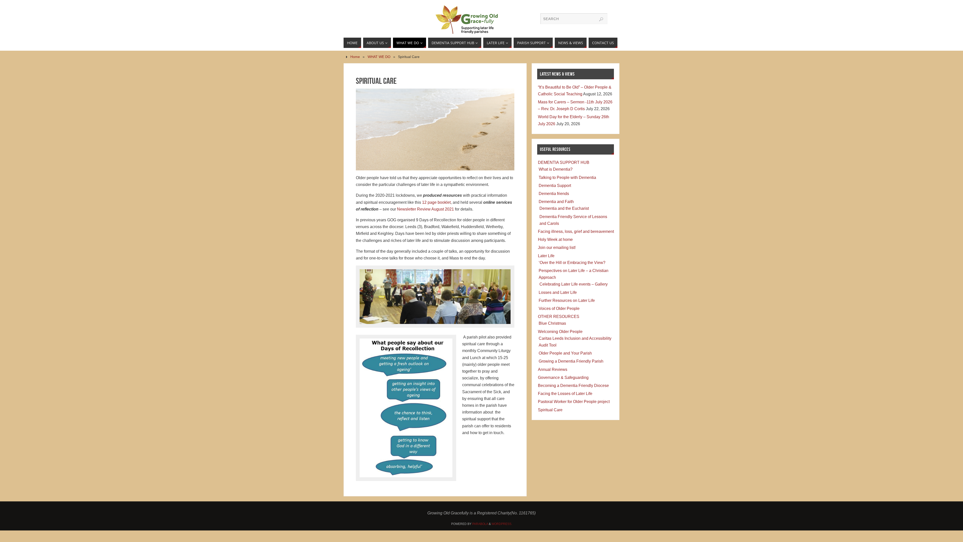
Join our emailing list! (557, 247)
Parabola (480, 524)
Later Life (546, 256)
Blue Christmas (552, 323)
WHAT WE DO (379, 57)
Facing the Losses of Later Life (565, 393)
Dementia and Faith (556, 201)
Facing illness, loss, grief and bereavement (576, 231)
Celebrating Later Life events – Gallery (573, 284)
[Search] (601, 19)
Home (355, 57)
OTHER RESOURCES (558, 316)
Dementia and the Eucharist (564, 208)
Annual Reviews (552, 369)
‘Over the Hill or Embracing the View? (572, 262)
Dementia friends (554, 193)
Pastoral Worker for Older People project (574, 401)
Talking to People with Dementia (567, 177)
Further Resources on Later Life (567, 300)
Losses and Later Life (558, 292)
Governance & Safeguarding (563, 377)
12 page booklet (436, 202)
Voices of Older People (559, 308)
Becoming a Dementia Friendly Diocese (573, 385)
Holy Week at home (555, 239)
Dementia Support (555, 185)
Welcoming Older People (560, 331)
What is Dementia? (556, 169)
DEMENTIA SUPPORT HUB (563, 162)
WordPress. (502, 524)
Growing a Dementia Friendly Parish (571, 361)
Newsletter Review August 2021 (425, 209)
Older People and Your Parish (565, 353)
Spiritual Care (550, 410)
